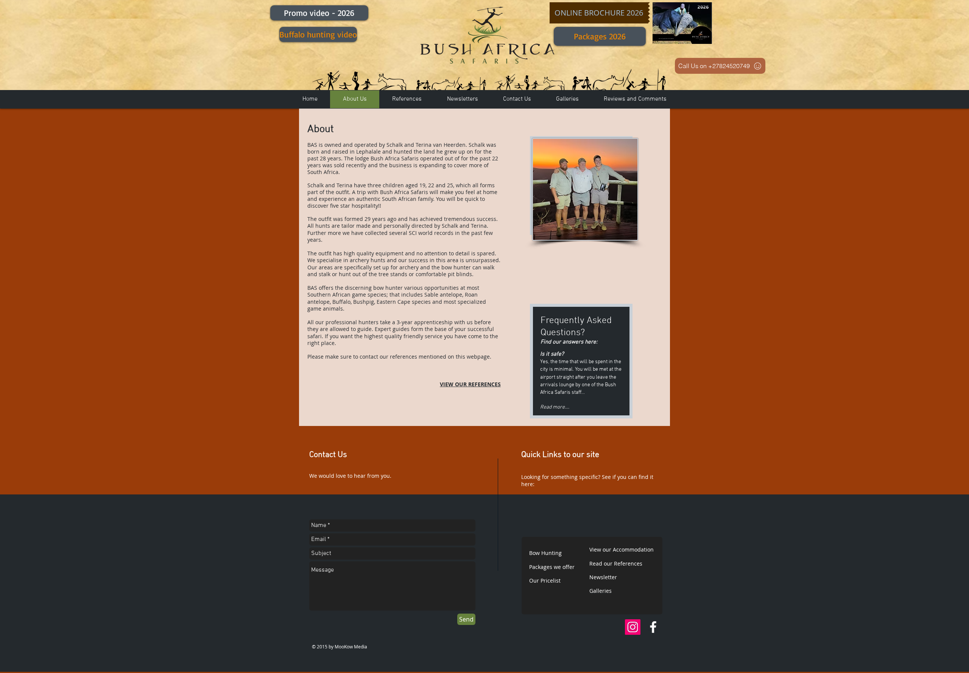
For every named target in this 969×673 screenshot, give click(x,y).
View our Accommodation (621, 549)
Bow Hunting (545, 552)
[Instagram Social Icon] (632, 627)
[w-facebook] (653, 627)
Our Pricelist (545, 580)
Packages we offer (552, 566)
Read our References (615, 563)
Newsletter (603, 577)
